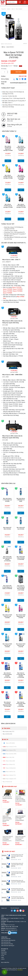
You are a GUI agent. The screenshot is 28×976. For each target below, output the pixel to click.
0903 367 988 (15, 926)
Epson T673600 (7, 293)
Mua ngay (19, 72)
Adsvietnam (20, 969)
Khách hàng (3, 952)
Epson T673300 (17, 289)
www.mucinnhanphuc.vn (11, 928)
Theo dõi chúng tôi (15, 908)
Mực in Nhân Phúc (5, 962)
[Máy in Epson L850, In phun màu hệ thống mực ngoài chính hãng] (14, 311)
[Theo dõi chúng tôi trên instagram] (23, 910)
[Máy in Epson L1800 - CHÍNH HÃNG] (14, 365)
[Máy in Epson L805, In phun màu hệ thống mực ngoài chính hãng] (14, 425)
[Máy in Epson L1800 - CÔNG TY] (14, 250)
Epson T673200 (7, 289)
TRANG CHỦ (4, 908)
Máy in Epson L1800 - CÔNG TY (11, 259)
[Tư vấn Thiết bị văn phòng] (14, 79)
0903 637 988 (8, 926)
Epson (8, 9)
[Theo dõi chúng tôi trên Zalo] (20, 910)
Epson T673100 (10, 47)
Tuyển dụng (3, 953)
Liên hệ (2, 959)
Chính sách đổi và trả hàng (7, 943)
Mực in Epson (19, 9)
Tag (4, 47)
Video (2, 957)
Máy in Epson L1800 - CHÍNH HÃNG (12, 374)
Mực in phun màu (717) (8, 731)
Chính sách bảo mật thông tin (7, 945)
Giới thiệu (3, 950)
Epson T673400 (7, 291)
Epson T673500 (17, 291)
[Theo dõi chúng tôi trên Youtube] (17, 910)
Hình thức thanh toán (5, 938)
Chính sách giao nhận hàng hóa (8, 940)
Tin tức (2, 955)
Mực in (13, 9)
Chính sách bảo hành (5, 942)
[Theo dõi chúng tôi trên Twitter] (14, 910)
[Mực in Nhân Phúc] (3, 3)
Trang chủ (3, 9)
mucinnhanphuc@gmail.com (18, 82)
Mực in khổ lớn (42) (7, 734)
